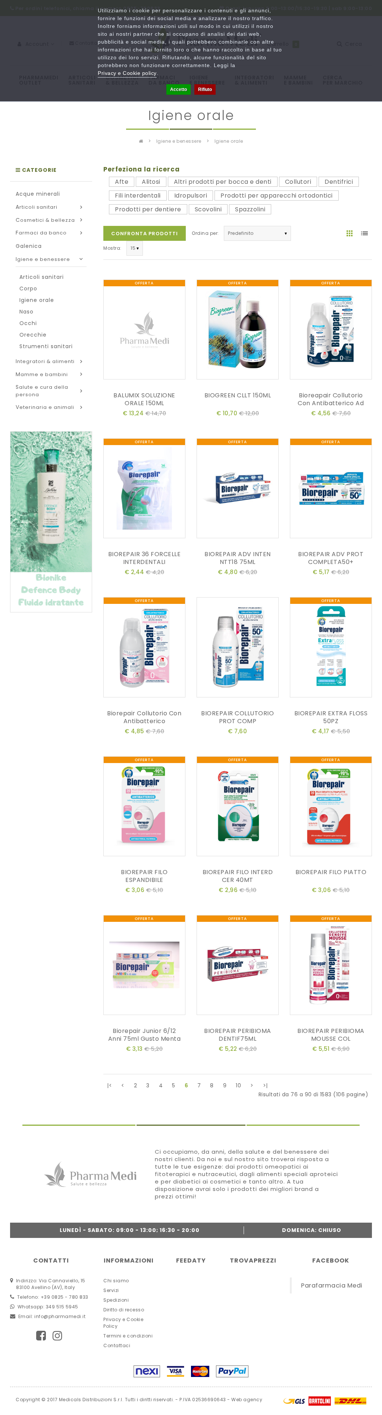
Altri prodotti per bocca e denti (223, 181)
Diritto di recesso (123, 1310)
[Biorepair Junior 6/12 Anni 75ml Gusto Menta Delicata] (144, 967)
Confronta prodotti (144, 233)
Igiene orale (229, 141)
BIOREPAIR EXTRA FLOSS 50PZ (331, 717)
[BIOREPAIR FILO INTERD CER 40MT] (238, 807)
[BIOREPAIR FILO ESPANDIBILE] (144, 807)
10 (238, 1085)
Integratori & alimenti (45, 361)
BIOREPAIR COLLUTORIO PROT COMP (237, 717)
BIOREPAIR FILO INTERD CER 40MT (238, 876)
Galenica (29, 246)
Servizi (111, 1290)
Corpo (28, 288)
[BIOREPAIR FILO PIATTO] (331, 807)
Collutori (298, 181)
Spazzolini (250, 209)
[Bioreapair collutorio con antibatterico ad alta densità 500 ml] (331, 331)
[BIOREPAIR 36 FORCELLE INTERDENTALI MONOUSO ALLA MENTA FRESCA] (144, 489)
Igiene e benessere (178, 141)
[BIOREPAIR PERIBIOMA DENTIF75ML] (238, 967)
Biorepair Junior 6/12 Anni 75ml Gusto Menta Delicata (144, 1039)
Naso (26, 311)
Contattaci (116, 1345)
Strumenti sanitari (46, 346)
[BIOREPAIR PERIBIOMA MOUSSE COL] (331, 967)
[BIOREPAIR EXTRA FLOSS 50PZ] (331, 649)
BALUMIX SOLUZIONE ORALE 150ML (144, 399)
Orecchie (33, 334)
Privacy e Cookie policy (127, 73)
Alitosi (151, 181)
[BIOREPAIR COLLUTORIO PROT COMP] (238, 649)
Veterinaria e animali (45, 407)
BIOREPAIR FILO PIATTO (331, 872)
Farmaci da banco (41, 232)
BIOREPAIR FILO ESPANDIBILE (144, 876)
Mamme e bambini (42, 374)
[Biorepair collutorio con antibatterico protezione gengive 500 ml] (144, 649)
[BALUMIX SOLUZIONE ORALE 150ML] (144, 331)
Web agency (246, 1399)
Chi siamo (116, 1280)
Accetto (178, 89)
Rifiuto (205, 89)
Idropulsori (190, 195)
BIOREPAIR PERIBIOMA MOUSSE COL (330, 1035)
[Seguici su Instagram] (58, 1336)
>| (265, 1085)
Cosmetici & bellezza (45, 220)
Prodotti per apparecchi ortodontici (276, 195)
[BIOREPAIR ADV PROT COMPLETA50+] (331, 489)
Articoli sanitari (36, 207)
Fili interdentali (138, 195)
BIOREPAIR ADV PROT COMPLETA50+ (330, 558)
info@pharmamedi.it (59, 1316)
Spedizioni (116, 1300)
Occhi (28, 323)
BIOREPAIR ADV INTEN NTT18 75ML (237, 558)
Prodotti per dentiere (148, 209)
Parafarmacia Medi (332, 1285)
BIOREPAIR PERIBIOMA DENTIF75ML (237, 1035)
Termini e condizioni (128, 1336)
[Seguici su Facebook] (41, 1336)
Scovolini (208, 209)
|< (109, 1085)
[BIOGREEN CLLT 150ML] (238, 331)
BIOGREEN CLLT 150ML (237, 395)
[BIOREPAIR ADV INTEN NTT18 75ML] (238, 489)
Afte (121, 181)
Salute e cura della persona (42, 391)
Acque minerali (38, 194)
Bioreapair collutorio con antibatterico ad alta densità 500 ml (331, 403)
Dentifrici (339, 181)
